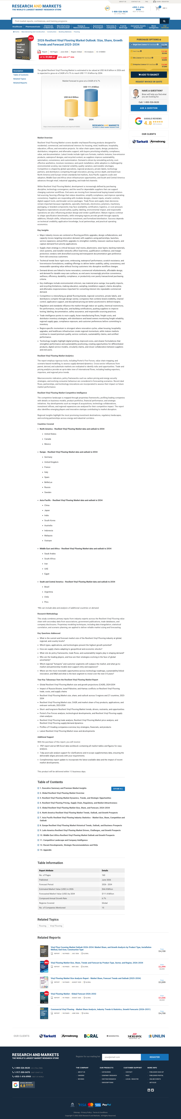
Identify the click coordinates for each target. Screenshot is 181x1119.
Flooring (42, 926)
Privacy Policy (86, 1112)
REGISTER (155, 1057)
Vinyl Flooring (56, 926)
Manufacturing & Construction (63, 27)
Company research (109, 1075)
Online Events (155, 1079)
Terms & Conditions (100, 1112)
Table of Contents (20, 75)
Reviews (81, 1079)
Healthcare (17, 27)
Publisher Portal (156, 1075)
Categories (106, 1072)
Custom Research (109, 1079)
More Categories (153, 27)
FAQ (146, 2)
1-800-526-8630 (120, 12)
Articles (152, 1082)
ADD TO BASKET (148, 74)
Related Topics (19, 79)
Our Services (165, 27)
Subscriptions (107, 1082)
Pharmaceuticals (33, 27)
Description (18, 71)
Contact (129, 1072)
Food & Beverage (123, 27)
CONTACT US (135, 2)
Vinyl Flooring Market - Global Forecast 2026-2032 (73, 994)
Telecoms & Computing (111, 27)
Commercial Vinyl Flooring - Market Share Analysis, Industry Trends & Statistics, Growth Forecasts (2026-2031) (101, 1009)
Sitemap (77, 1112)
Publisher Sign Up (156, 1072)
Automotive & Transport (98, 27)
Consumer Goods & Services (138, 27)
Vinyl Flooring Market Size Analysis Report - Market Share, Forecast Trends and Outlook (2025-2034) (96, 978)
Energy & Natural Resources (81, 27)
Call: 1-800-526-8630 (149, 102)
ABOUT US (122, 2)
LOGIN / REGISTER (162, 2)
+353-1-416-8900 (138, 8)
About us (81, 1072)
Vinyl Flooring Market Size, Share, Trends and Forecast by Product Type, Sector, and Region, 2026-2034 (97, 963)
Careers (81, 1075)
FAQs (127, 1075)
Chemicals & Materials (49, 27)
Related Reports (20, 83)
